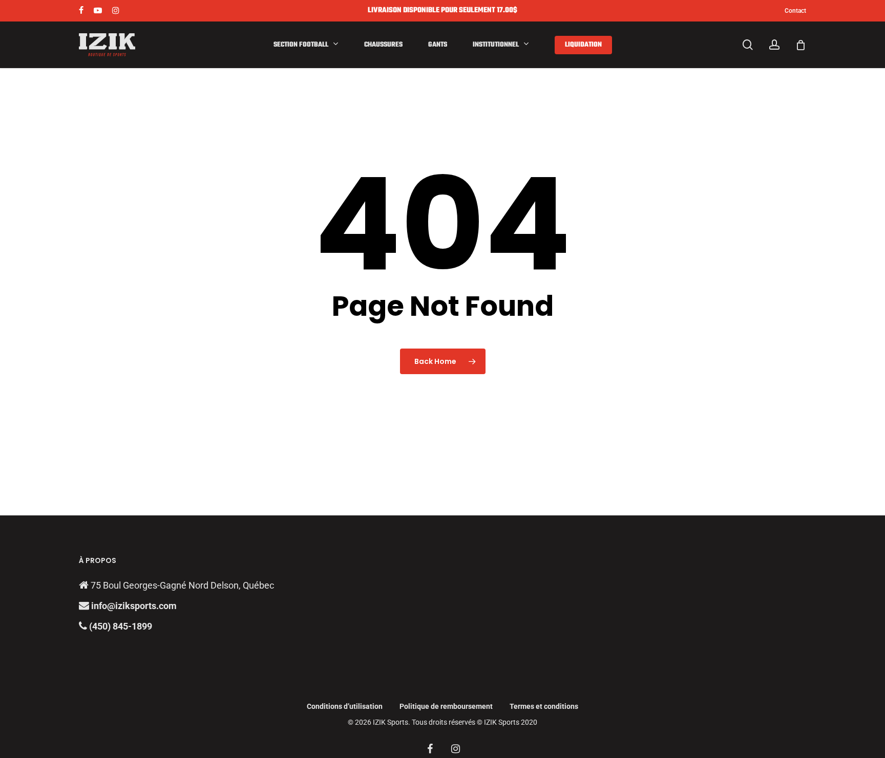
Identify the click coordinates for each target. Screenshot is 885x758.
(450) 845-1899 (119, 626)
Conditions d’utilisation (345, 706)
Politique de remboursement (446, 706)
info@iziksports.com (134, 605)
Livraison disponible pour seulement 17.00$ (442, 10)
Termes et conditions (544, 706)
